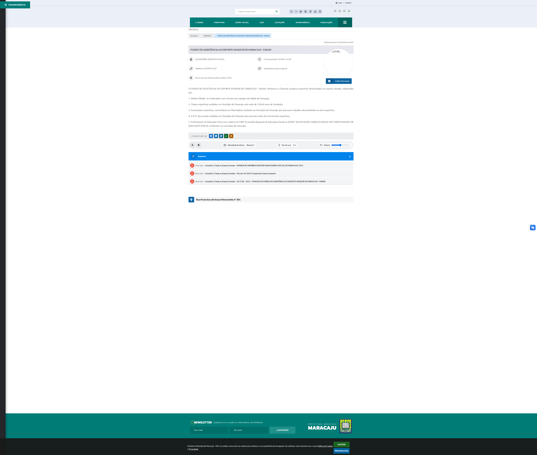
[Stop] (199, 145)
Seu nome (238, 430)
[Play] (193, 145)
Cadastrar (282, 430)
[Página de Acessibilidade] (320, 12)
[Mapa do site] (315, 12)
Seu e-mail (198, 430)
